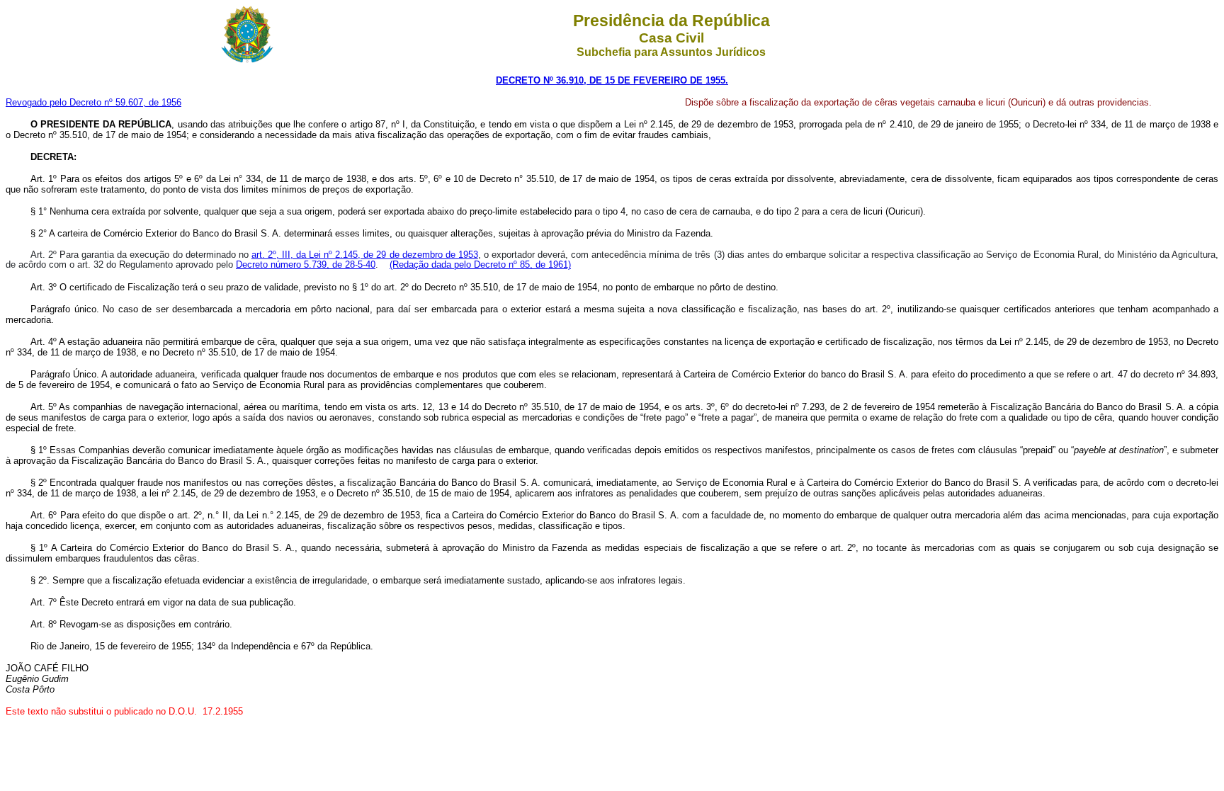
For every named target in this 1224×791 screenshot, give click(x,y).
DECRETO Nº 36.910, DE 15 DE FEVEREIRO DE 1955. (612, 80)
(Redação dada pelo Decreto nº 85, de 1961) (480, 264)
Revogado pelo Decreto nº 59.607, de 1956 (93, 102)
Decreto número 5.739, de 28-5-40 (305, 264)
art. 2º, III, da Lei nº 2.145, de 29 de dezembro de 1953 (364, 254)
